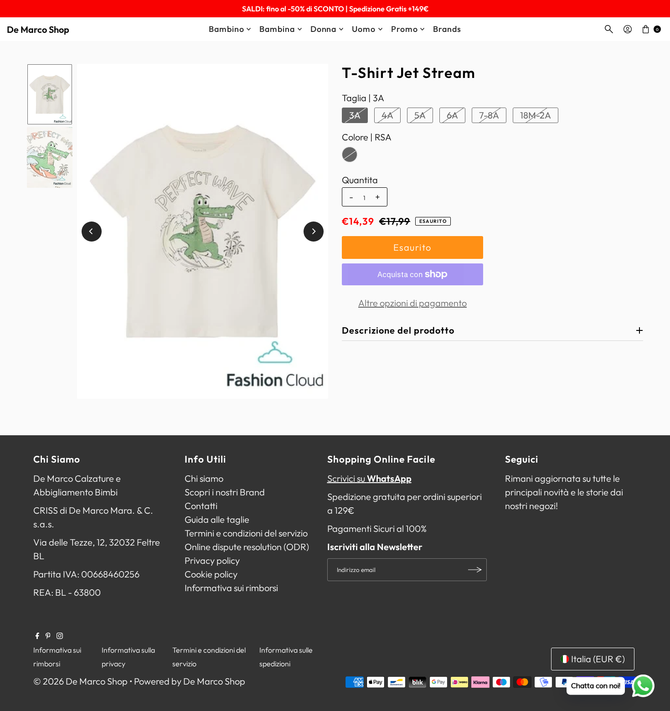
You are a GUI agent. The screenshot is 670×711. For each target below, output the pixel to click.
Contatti (201, 505)
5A (420, 115)
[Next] (314, 232)
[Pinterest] (48, 636)
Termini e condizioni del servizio (246, 533)
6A (452, 115)
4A (387, 115)
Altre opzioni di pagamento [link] (412, 303)
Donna (323, 29)
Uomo (364, 29)
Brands (447, 29)
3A (355, 115)
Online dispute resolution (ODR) (247, 546)
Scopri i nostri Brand (225, 492)
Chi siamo (204, 478)
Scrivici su (369, 478)
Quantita (360, 180)
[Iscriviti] (475, 569)
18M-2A (535, 115)
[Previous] (92, 232)
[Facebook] (37, 636)
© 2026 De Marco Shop (80, 681)
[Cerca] (609, 29)
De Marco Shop (38, 29)
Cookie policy (211, 574)
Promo (404, 29)
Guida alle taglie (217, 519)
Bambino (226, 29)
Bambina (276, 29)
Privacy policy (212, 560)
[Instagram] (60, 636)
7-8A (489, 115)
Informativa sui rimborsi (231, 587)
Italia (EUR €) (598, 659)
